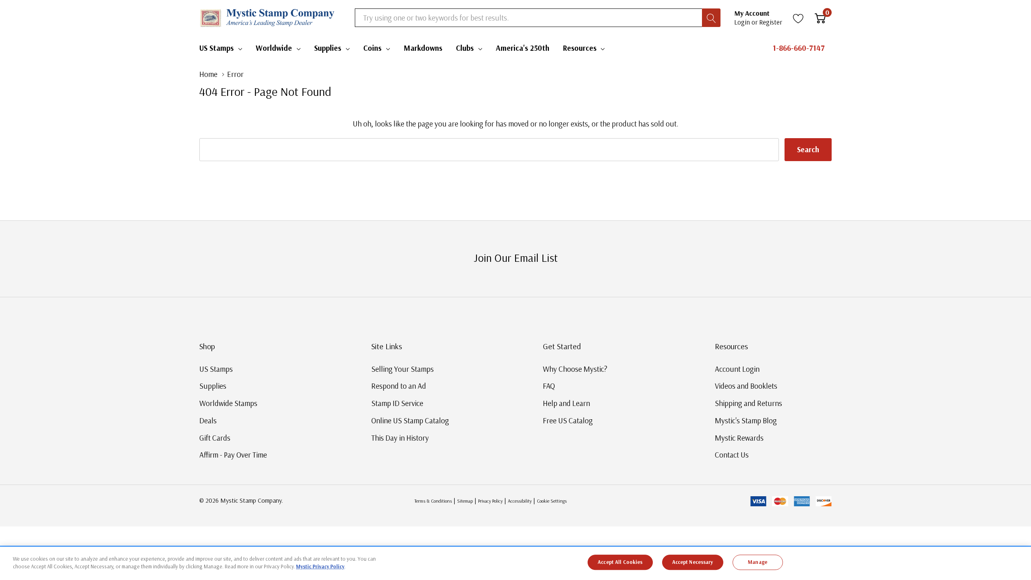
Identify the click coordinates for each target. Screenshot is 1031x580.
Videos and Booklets (746, 386)
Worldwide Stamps (228, 403)
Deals (208, 420)
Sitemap (465, 501)
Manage (757, 562)
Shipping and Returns (748, 403)
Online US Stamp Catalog (410, 420)
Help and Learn (566, 403)
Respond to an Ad (398, 386)
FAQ (549, 386)
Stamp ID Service (397, 403)
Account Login (737, 369)
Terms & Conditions (433, 501)
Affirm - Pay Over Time (233, 455)
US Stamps (216, 48)
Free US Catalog (568, 420)
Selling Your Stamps (402, 369)
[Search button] (711, 17)
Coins (372, 48)
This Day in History (400, 438)
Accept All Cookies (620, 562)
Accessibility (520, 501)
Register (770, 22)
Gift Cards (214, 438)
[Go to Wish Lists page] (798, 18)
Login (743, 22)
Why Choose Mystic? (575, 369)
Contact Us (732, 455)
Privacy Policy (490, 501)
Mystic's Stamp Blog (746, 420)
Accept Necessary (692, 562)
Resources (579, 48)
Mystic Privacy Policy (320, 566)
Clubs (465, 48)
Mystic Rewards (739, 438)
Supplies (327, 48)
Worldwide (274, 48)
